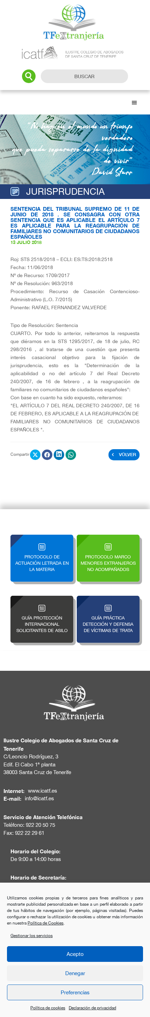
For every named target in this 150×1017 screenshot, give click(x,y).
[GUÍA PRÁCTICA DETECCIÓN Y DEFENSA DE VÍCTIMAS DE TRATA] (108, 599)
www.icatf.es (42, 791)
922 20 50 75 (40, 825)
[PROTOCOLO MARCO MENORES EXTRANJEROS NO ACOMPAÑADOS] (108, 538)
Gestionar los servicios (31, 935)
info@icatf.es (39, 798)
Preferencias (75, 992)
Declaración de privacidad (92, 1007)
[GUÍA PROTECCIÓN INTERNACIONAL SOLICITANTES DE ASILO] (41, 599)
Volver (127, 454)
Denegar (75, 973)
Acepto (75, 954)
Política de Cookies (45, 923)
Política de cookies (47, 1007)
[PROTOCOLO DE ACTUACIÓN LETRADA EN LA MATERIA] (41, 538)
